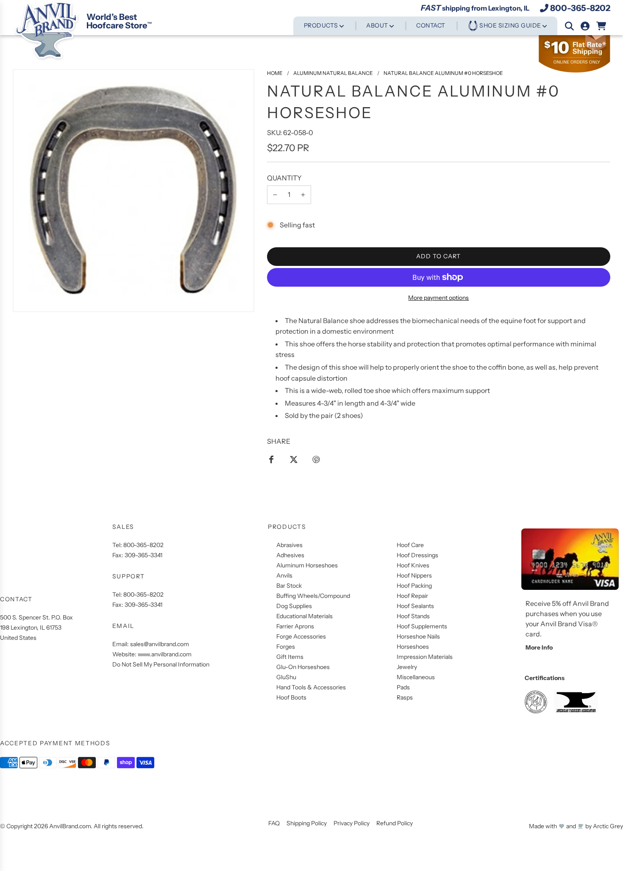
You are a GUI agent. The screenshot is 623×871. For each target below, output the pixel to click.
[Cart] (601, 26)
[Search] (569, 26)
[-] (275, 195)
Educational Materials (304, 616)
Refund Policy (394, 823)
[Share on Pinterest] (316, 459)
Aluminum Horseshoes (307, 565)
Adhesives (290, 555)
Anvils (284, 575)
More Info (539, 647)
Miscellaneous (416, 677)
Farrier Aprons (295, 626)
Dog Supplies (294, 606)
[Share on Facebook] (271, 459)
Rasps (405, 697)
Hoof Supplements (422, 626)
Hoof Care (410, 545)
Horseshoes (413, 646)
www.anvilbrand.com (165, 654)
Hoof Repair (412, 596)
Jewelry (407, 667)
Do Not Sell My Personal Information (160, 664)
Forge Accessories (301, 636)
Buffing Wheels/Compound (313, 596)
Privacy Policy (352, 823)
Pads (403, 687)
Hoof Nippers (414, 575)
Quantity (284, 178)
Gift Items (289, 657)
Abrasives (289, 545)
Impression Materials (425, 657)
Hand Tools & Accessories (311, 687)
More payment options (438, 297)
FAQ (274, 823)
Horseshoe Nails (418, 636)
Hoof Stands (413, 616)
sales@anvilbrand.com (159, 644)
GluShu (286, 677)
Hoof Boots (291, 697)
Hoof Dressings (417, 555)
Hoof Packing (414, 585)
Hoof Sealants (415, 606)
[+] (303, 195)
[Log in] (585, 26)
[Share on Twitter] (293, 459)
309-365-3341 (143, 555)
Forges (285, 646)
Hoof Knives (413, 565)
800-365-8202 (580, 8)
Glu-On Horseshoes (303, 667)
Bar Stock (289, 585)
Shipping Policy (306, 823)
